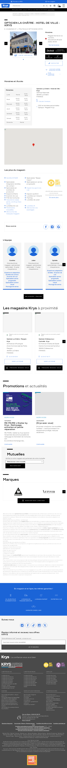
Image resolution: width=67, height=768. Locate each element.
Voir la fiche (17, 361)
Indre (32, 13)
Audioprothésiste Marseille (41, 737)
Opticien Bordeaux (32, 733)
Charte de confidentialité (52, 703)
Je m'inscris (33, 647)
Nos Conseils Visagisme (30, 694)
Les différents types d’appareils (9, 698)
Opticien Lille (61, 733)
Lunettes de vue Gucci (7, 682)
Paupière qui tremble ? (29, 704)
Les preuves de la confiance (53, 696)
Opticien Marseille (37, 734)
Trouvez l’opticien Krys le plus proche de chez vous (49, 748)
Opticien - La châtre (40, 13)
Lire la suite (8, 444)
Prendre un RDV (18, 1)
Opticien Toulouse (14, 733)
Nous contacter (26, 720)
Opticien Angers (10, 736)
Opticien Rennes (18, 734)
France (27, 13)
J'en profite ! (51, 9)
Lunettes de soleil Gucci (30, 683)
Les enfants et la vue (29, 698)
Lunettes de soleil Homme (30, 678)
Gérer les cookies (50, 710)
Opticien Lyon (23, 733)
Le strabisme (27, 700)
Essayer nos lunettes (35, 500)
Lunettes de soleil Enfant (30, 679)
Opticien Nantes (42, 733)
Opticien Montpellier (8, 734)
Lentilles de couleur (51, 678)
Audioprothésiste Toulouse (42, 736)
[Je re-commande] (55, 6)
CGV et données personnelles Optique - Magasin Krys (48, 106)
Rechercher (15, 465)
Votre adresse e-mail (16, 638)
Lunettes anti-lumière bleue (8, 686)
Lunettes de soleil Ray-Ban (30, 682)
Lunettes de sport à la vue (7, 688)
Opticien (21, 13)
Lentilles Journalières (51, 679)
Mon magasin (51, 1)
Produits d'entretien (51, 683)
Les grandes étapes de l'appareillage (10, 697)
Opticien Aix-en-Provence (48, 734)
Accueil (15, 13)
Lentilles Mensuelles (51, 682)
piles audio (33, 741)
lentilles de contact (7, 741)
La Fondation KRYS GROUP (53, 700)
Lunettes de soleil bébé (29, 681)
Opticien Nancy (18, 736)
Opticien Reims (60, 734)
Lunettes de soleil (28, 675)
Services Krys (27, 696)
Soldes (25, 686)
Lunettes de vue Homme (7, 678)
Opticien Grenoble (27, 734)
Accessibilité (49, 708)
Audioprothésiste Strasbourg (26, 737)
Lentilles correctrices (51, 676)
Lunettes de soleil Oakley (30, 685)
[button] (59, 6)
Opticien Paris (5, 733)
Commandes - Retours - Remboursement (24, 723)
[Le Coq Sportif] (18, 492)
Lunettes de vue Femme (7, 676)
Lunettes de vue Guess (7, 681)
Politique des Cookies (51, 705)
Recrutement (49, 701)
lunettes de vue (16, 741)
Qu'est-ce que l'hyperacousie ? (9, 701)
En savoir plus (54, 197)
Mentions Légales (50, 704)
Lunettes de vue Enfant (7, 679)
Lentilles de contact (51, 675)
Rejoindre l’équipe (33, 296)
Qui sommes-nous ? (51, 694)
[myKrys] (51, 6)
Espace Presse (50, 697)
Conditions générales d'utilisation (54, 707)
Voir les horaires (54, 45)
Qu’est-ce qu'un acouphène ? (8, 700)
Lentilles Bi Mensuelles (51, 681)
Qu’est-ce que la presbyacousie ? (9, 703)
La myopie (26, 697)
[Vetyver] (49, 492)
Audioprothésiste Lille (55, 736)
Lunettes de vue (5, 675)
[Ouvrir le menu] (64, 6)
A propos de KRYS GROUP (53, 698)
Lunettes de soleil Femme (30, 676)
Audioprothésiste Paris (29, 736)
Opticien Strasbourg (52, 733)
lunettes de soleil (25, 741)
